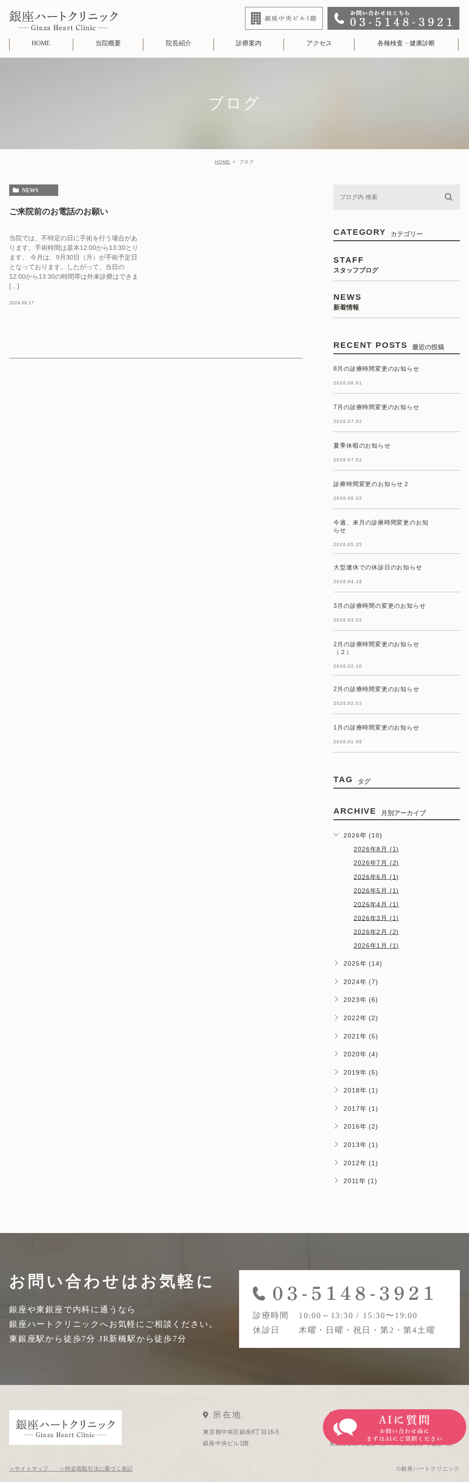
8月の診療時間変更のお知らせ (376, 368)
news (30, 190)
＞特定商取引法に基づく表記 (91, 1469)
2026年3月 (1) (376, 917)
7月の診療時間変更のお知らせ (376, 407)
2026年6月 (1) (376, 876)
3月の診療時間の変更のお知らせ (379, 605)
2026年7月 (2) (376, 862)
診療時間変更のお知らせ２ (371, 484)
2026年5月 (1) (376, 890)
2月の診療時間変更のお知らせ (376, 689)
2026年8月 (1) (376, 849)
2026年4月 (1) (376, 904)
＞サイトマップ (29, 1469)
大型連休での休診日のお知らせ (377, 567)
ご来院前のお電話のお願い (58, 211)
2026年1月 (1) (376, 945)
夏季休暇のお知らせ (361, 445)
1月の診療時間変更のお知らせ (376, 727)
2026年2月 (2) (376, 931)
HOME (222, 161)
